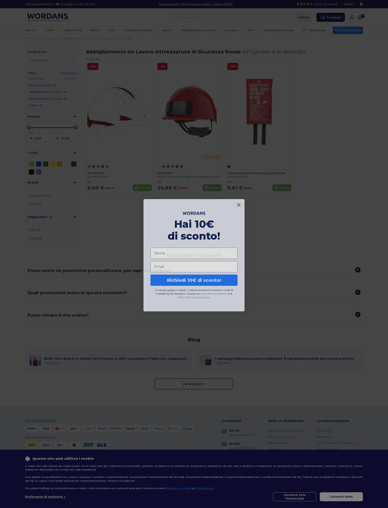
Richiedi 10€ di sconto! (194, 279)
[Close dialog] (239, 204)
